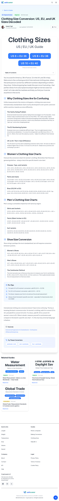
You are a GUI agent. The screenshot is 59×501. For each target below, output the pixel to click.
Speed (3, 449)
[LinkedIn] (3, 484)
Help (2, 469)
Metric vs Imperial (35, 430)
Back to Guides (8, 10)
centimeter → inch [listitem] (11, 344)
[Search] (52, 2)
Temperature (5, 438)
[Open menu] (56, 2)
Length (3, 430)
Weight (3, 434)
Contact (3, 462)
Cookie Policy (34, 465)
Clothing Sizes (35, 438)
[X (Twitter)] (11, 484)
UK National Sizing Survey (12, 332)
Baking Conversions (36, 434)
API (2, 465)
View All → (34, 442)
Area (2, 442)
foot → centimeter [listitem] (36, 344)
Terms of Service (35, 462)
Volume (3, 445)
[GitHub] (7, 484)
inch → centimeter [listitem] (24, 344)
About (3, 458)
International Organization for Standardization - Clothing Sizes (21, 329)
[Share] (55, 497)
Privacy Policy (35, 458)
